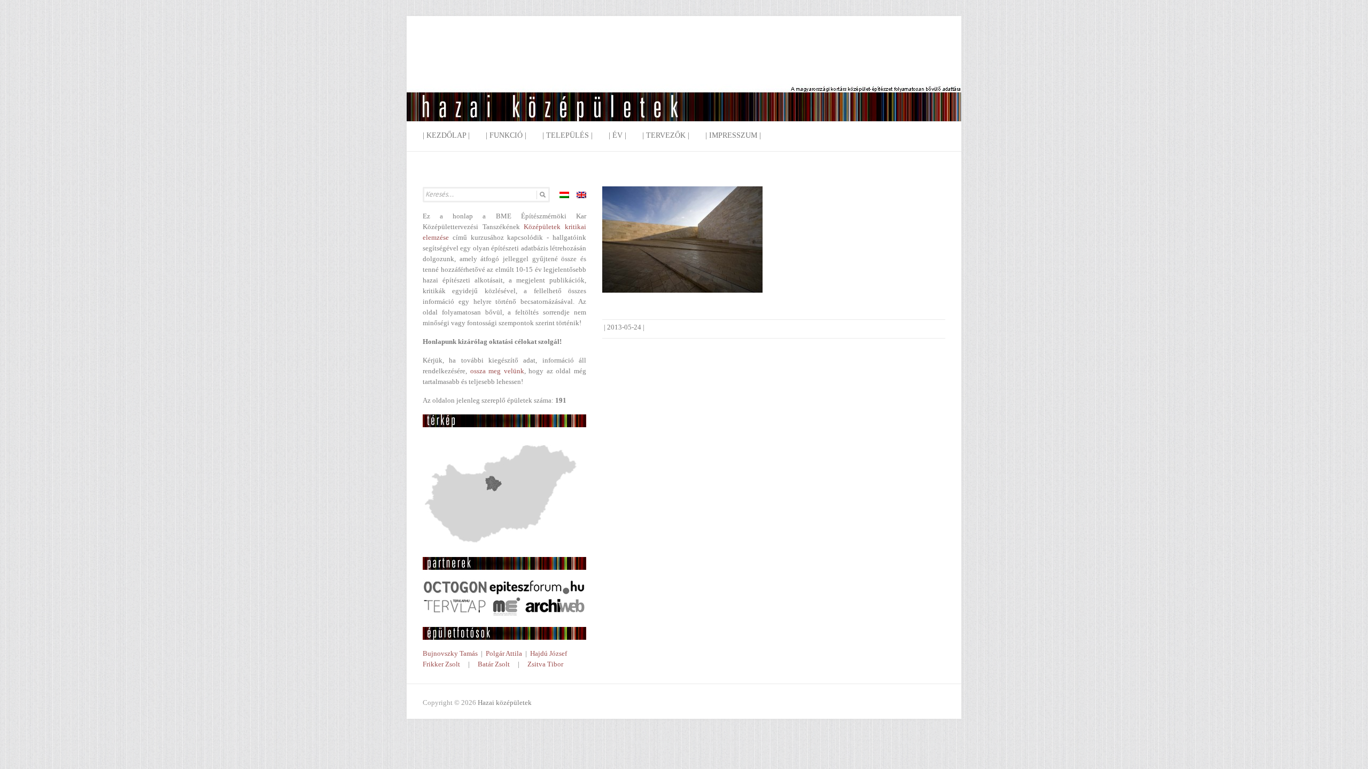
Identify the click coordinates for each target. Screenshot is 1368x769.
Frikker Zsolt (441, 664)
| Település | (567, 135)
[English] (581, 195)
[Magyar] (564, 195)
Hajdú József (548, 653)
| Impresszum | (733, 135)
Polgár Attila (504, 653)
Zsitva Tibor (545, 664)
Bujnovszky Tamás (450, 653)
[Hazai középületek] (684, 77)
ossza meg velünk (497, 371)
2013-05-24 (624, 327)
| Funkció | (506, 135)
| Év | (617, 135)
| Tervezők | (665, 135)
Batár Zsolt (494, 664)
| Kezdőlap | (446, 135)
